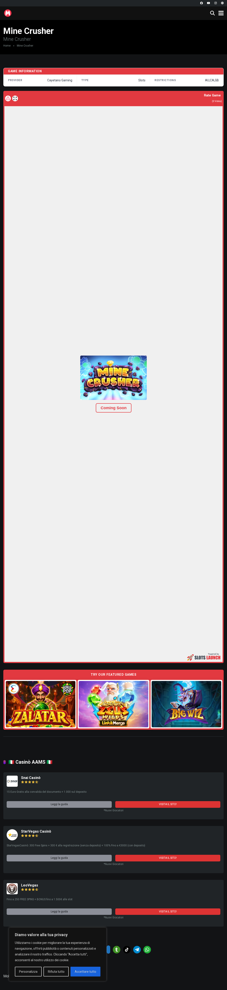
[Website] (222, 3)
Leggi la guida (59, 804)
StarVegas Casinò (36, 831)
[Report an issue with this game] (8, 98)
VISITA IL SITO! (168, 804)
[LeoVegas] (12, 893)
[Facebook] (201, 3)
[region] (57, 954)
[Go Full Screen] (15, 98)
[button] (113, 378)
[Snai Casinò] (12, 785)
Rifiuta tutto (56, 971)
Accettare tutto (85, 971)
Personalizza (28, 971)
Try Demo (40, 704)
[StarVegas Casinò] (12, 839)
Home (7, 45)
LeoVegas (29, 885)
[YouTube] (208, 3)
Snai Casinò (31, 778)
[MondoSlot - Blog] (7, 13)
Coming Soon (114, 408)
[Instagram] (215, 3)
